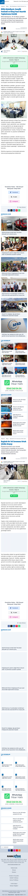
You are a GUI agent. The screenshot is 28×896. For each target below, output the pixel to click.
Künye (14, 870)
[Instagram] (14, 850)
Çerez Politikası (14, 880)
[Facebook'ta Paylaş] (2, 28)
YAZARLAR (5, 847)
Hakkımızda (14, 868)
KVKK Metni (14, 883)
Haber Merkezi (7, 51)
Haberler (3, 6)
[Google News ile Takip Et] (24, 51)
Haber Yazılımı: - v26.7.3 (14, 894)
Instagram (15, 201)
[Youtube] (17, 850)
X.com (15, 197)
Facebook (15, 192)
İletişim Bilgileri (14, 885)
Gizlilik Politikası (14, 878)
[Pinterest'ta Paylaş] (17, 210)
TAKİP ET (15, 65)
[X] (12, 850)
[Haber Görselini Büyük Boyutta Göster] (14, 42)
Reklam (14, 872)
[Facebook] (9, 850)
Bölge (7, 6)
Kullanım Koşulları (14, 875)
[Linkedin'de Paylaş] (14, 210)
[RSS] (19, 850)
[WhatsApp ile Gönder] (19, 210)
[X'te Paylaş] (5, 28)
